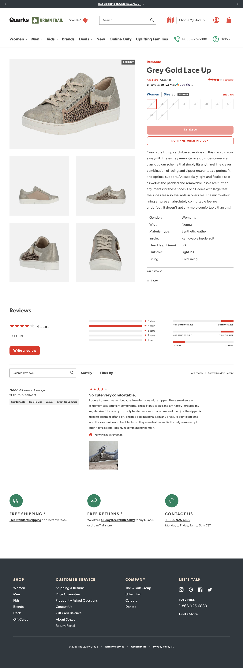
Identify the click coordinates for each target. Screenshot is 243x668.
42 (219, 105)
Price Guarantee (68, 594)
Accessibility (139, 646)
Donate (130, 607)
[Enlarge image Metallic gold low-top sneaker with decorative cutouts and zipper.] (39, 252)
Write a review (24, 350)
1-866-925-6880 (194, 39)
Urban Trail (133, 594)
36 (153, 105)
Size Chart (228, 94)
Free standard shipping (25, 520)
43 (230, 105)
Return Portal (65, 626)
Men (16, 594)
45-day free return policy (118, 520)
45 (164, 116)
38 (175, 105)
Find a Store (188, 614)
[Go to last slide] (5, 4)
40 (197, 105)
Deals (17, 613)
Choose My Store (190, 20)
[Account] (216, 20)
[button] (229, 20)
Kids (16, 600)
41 (208, 105)
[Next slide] (238, 4)
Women (19, 588)
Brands (18, 607)
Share (154, 280)
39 (186, 105)
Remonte (154, 62)
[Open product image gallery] (72, 104)
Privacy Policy (161, 646)
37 (164, 105)
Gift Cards (20, 619)
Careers (131, 600)
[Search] (152, 20)
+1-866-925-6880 (177, 520)
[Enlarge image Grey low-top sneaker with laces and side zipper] (105, 252)
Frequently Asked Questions (77, 600)
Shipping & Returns (70, 588)
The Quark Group (138, 588)
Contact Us (64, 607)
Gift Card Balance (69, 613)
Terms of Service (114, 646)
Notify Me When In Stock (190, 140)
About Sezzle (65, 619)
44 (153, 116)
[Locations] (170, 20)
